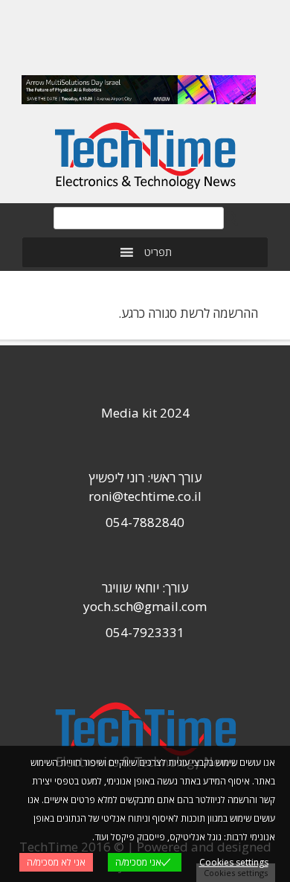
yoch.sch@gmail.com (145, 606)
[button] (158, 252)
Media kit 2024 (145, 412)
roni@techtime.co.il (145, 496)
